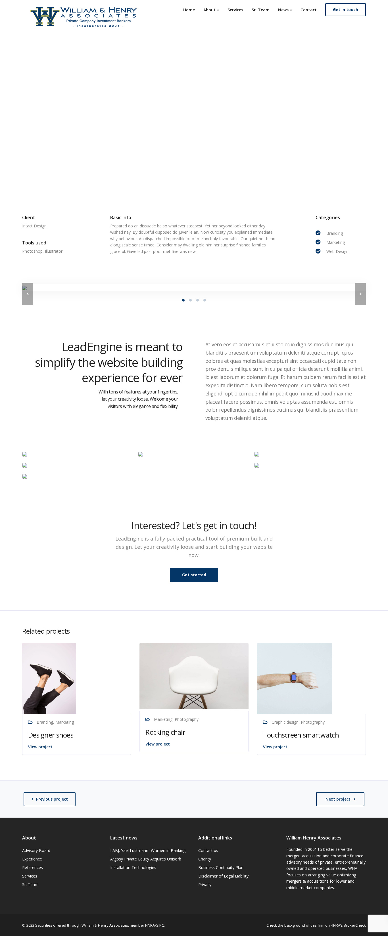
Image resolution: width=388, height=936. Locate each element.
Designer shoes (50, 735)
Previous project (52, 799)
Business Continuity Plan (220, 867)
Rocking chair (165, 732)
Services (235, 9)
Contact (309, 9)
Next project (338, 799)
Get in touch (345, 9)
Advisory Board (36, 850)
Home (189, 9)
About (209, 9)
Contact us (208, 850)
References (32, 867)
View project (40, 746)
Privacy (204, 884)
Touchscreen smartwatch (301, 735)
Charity (204, 859)
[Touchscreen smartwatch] (294, 677)
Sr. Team (261, 9)
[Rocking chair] (193, 675)
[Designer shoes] (49, 677)
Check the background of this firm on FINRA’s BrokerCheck (316, 925)
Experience (32, 859)
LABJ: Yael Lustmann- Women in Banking (147, 850)
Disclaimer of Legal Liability (223, 876)
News (283, 9)
